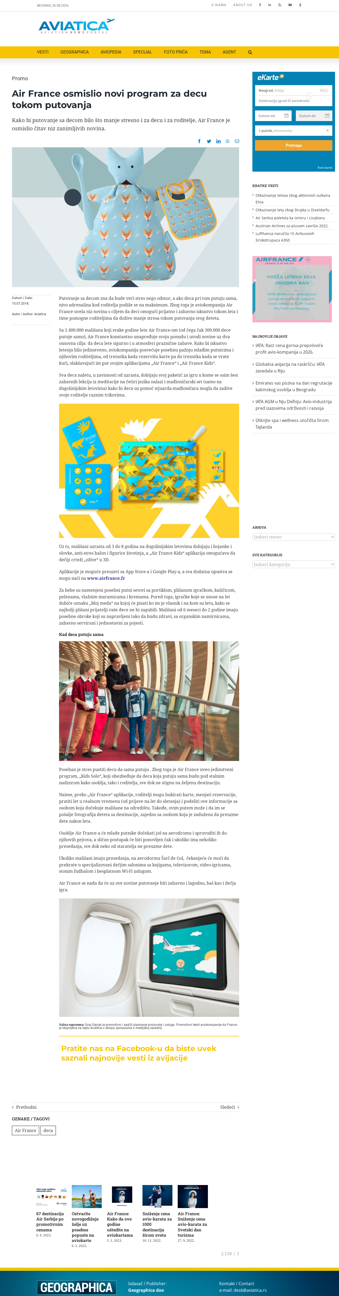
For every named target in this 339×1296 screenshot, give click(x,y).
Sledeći (227, 1107)
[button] (250, 52)
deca (48, 1130)
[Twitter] (209, 141)
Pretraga (294, 145)
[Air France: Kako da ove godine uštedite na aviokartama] (125, 1188)
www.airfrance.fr (106, 578)
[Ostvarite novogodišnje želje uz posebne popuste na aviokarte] (89, 1188)
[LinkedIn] (218, 141)
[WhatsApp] (227, 141)
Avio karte (325, 167)
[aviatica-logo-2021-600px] (77, 19)
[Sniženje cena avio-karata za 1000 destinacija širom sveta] (162, 1188)
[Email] (237, 141)
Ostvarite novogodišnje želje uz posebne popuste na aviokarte (86, 1228)
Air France (25, 1130)
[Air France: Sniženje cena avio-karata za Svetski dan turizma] (199, 1188)
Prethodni (26, 1107)
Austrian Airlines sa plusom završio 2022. (292, 225)
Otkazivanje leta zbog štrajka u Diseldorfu (292, 209)
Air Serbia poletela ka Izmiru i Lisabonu (290, 217)
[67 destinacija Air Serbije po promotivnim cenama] (52, 1188)
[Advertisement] (206, 27)
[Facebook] (199, 141)
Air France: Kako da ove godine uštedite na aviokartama (125, 1225)
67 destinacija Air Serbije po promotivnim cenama (50, 1222)
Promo (20, 78)
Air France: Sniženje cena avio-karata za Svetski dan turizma (197, 1225)
